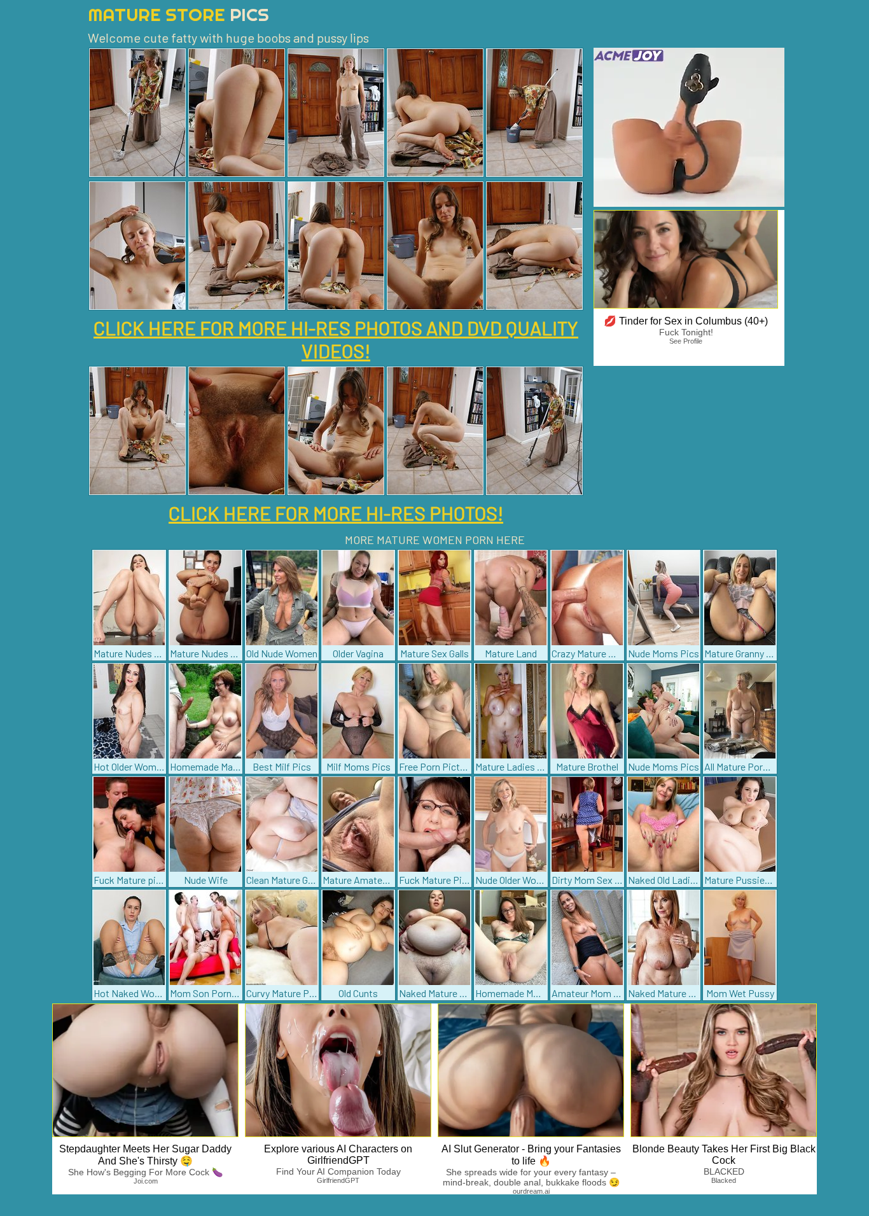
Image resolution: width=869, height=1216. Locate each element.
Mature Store (178, 14)
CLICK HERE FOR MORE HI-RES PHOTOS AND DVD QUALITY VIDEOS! (336, 339)
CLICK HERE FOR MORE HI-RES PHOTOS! (336, 512)
